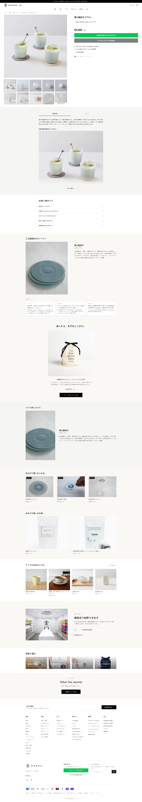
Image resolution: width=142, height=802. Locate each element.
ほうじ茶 (28, 726)
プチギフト (59, 723)
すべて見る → (112, 565)
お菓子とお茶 (75, 734)
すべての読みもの (76, 739)
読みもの (73, 9)
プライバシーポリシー (94, 793)
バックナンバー (92, 731)
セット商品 (59, 731)
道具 (60, 9)
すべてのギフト (60, 734)
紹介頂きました (40, 793)
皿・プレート (44, 731)
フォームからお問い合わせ (76, 775)
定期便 (81, 9)
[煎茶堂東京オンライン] (11, 5)
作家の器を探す (45, 734)
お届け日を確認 (80, 52)
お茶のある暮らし (76, 731)
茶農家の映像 (91, 734)
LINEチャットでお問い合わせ (76, 770)
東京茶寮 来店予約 (108, 726)
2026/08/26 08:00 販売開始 (106, 40)
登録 (114, 771)
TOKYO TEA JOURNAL (78, 737)
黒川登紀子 (24, 12)
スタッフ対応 (79, 56)
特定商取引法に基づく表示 (59, 793)
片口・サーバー (45, 728)
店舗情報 (105, 731)
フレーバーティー (30, 737)
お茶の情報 (75, 720)
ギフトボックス (61, 728)
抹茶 (27, 734)
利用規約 (80, 793)
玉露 (27, 723)
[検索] (131, 5)
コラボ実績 (48, 793)
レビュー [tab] (87, 113)
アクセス (105, 728)
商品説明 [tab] (55, 113)
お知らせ (28, 793)
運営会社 (33, 793)
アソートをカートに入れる (71, 395)
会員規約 (86, 793)
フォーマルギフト (61, 726)
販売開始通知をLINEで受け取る (106, 35)
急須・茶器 (44, 720)
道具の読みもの (76, 728)
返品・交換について (71, 793)
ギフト (66, 9)
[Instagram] (31, 780)
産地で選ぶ (28, 748)
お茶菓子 (28, 753)
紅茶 (27, 728)
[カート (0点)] (137, 5)
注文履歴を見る (108, 707)
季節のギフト (60, 720)
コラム (74, 723)
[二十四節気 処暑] (20, 5)
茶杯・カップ (16, 12)
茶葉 (55, 9)
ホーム (5, 12)
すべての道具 (44, 737)
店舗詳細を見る (79, 635)
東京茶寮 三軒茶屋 (108, 723)
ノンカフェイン (29, 739)
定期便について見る (71, 692)
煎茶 (27, 720)
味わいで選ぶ (29, 745)
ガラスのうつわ (45, 723)
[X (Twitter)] (27, 780)
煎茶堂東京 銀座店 (108, 720)
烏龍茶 (27, 731)
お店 (87, 9)
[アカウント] (134, 5)
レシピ (74, 726)
